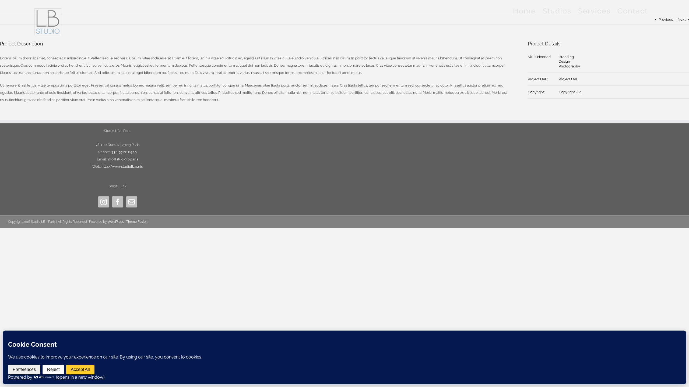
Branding (566, 57)
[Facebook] (117, 201)
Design (564, 61)
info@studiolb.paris (122, 159)
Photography (569, 66)
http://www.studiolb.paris (122, 166)
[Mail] (131, 201)
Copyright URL (571, 92)
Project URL (568, 79)
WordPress (116, 222)
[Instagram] (103, 201)
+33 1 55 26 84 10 (123, 152)
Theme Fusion (136, 222)
